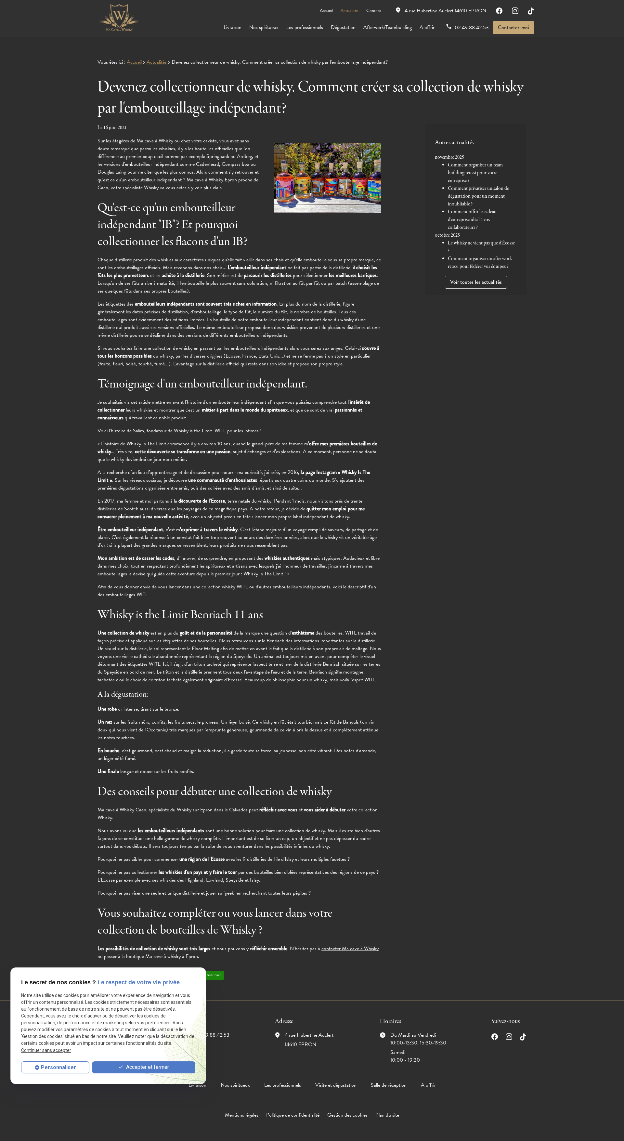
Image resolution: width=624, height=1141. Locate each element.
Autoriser (214, 975)
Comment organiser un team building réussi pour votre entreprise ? (475, 173)
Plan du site (387, 1115)
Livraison (232, 27)
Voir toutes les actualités (476, 282)
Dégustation (343, 27)
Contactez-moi (513, 27)
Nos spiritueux (264, 27)
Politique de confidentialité (292, 1115)
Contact (373, 10)
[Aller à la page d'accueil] (119, 18)
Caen (122, 810)
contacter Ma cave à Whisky (350, 948)
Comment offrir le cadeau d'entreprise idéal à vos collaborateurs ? (472, 219)
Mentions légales (241, 1115)
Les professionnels (304, 27)
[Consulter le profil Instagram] (515, 11)
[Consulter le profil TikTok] (531, 11)
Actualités (349, 10)
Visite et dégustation (336, 1085)
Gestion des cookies (347, 1115)
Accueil (326, 10)
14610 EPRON (445, 11)
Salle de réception (389, 1085)
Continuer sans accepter (46, 1050)
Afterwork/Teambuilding (387, 27)
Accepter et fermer (147, 1067)
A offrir (427, 27)
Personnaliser (58, 1067)
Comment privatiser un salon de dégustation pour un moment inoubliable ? (478, 196)
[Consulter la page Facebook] (499, 11)
